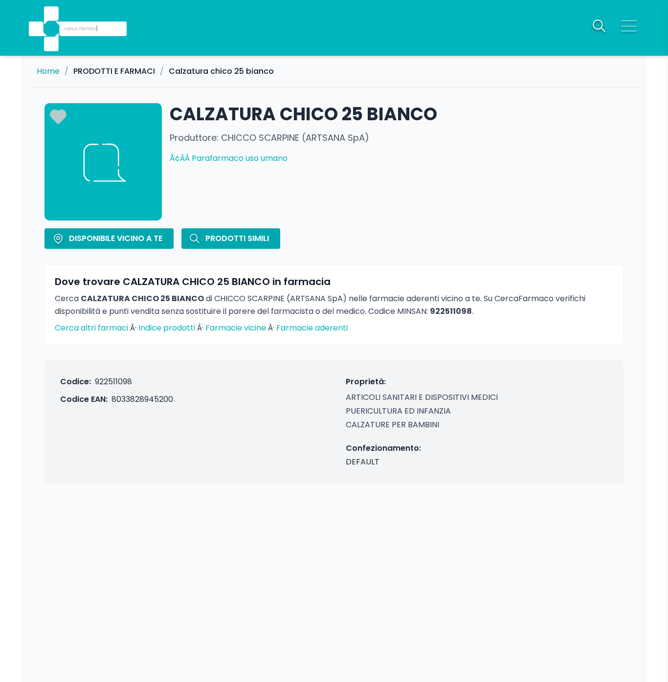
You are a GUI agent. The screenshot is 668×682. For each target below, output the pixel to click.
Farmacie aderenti (312, 327)
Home (48, 71)
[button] (52, 14)
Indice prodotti (166, 327)
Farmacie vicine (235, 327)
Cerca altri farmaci (91, 327)
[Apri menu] (629, 26)
